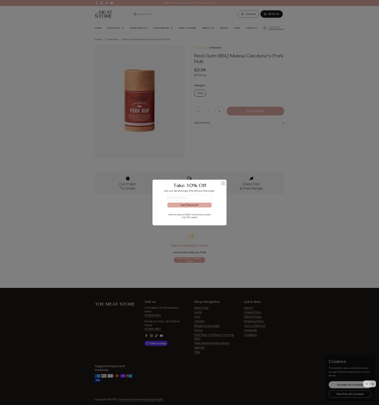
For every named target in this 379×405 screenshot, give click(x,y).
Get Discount (189, 205)
